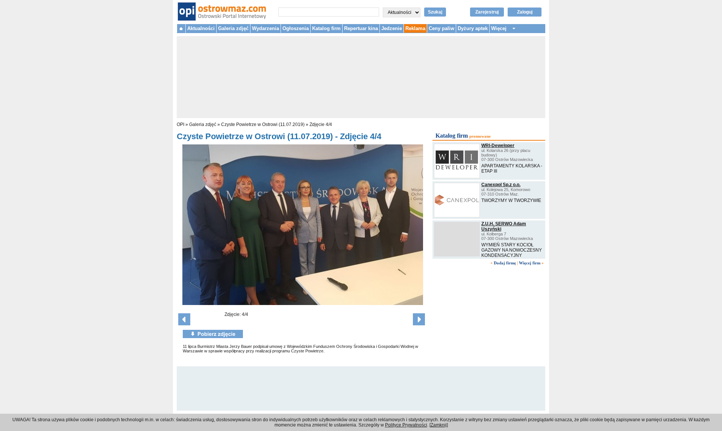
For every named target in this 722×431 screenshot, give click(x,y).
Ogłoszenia (295, 28)
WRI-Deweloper (497, 145)
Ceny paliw (441, 28)
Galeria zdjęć (233, 28)
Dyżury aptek (473, 28)
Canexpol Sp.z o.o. (500, 184)
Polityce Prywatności (406, 425)
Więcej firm (529, 263)
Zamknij (439, 425)
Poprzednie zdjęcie (184, 319)
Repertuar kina (361, 28)
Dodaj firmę (505, 263)
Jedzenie (391, 28)
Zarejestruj (487, 12)
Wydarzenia (265, 28)
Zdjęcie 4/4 (320, 124)
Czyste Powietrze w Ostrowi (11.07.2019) (263, 124)
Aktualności (201, 28)
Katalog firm (326, 28)
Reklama (415, 28)
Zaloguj (524, 12)
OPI (180, 124)
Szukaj (435, 12)
